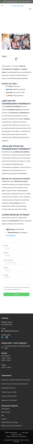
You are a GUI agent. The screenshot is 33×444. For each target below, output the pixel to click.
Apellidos (6, 252)
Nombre (6, 245)
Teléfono (6, 267)
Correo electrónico (9, 260)
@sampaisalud (10, 235)
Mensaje (6, 275)
